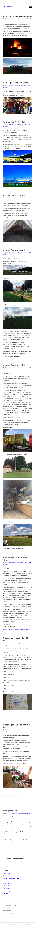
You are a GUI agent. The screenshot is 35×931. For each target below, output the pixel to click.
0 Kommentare (12, 18)
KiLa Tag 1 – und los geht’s (15, 82)
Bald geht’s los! (10, 810)
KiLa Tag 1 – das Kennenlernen (17, 16)
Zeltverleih (6, 896)
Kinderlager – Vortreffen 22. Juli (15, 639)
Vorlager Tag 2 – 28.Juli (14, 250)
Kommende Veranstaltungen (11, 878)
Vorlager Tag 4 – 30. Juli (14, 121)
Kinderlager (20, 18)
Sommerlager (7, 891)
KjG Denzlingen (9, 645)
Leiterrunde (6, 886)
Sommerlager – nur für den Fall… (15, 558)
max (30, 813)
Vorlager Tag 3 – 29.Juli (14, 195)
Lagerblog (6, 883)
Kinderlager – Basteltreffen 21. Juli (17, 726)
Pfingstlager (6, 888)
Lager (25, 18)
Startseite (5, 893)
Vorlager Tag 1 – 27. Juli (14, 365)
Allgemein (20, 124)
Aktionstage (6, 873)
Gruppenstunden (8, 876)
